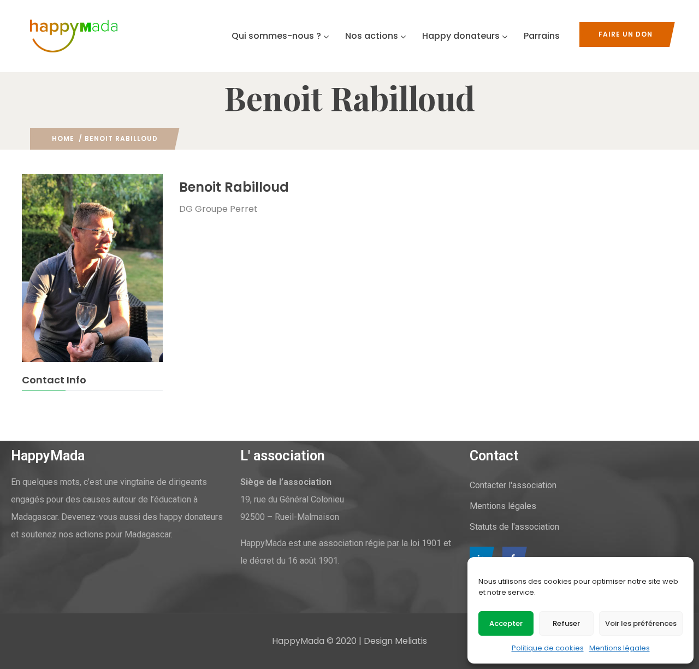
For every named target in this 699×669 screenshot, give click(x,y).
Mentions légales (619, 648)
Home (63, 138)
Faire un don (626, 34)
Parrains (542, 35)
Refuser (566, 623)
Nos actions (371, 35)
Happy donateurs (461, 35)
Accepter (506, 623)
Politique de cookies (548, 648)
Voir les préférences (641, 623)
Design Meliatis (395, 641)
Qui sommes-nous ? (276, 35)
